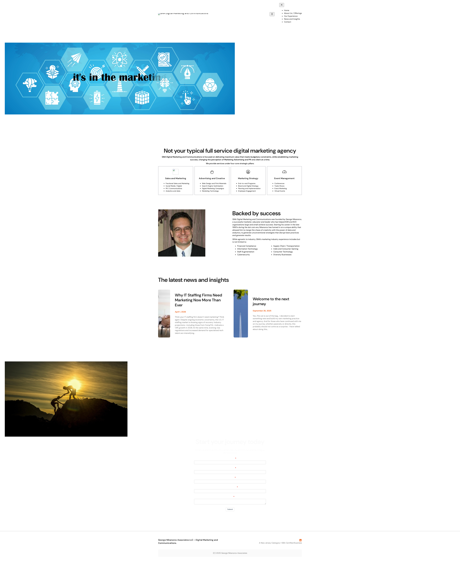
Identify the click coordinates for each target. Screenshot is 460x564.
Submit (230, 509)
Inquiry (229, 497)
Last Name (229, 468)
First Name (229, 458)
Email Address (229, 487)
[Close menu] (281, 5)
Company (229, 477)
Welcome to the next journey (271, 301)
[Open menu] (272, 14)
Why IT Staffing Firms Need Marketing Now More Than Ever (198, 300)
